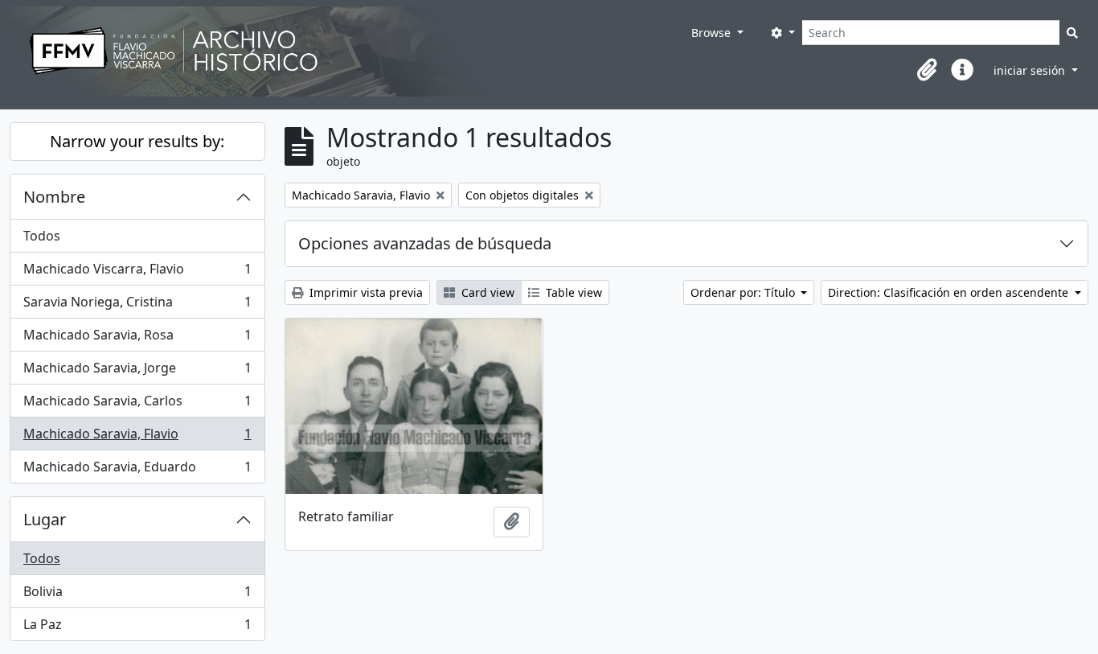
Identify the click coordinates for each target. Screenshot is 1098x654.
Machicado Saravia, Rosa (137, 339)
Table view (572, 292)
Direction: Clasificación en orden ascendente (949, 292)
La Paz (137, 627)
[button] (926, 70)
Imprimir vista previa (364, 292)
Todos (41, 236)
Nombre (54, 197)
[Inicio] (347, 51)
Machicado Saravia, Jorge (137, 372)
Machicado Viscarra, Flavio (137, 273)
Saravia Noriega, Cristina (137, 306)
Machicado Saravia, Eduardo (137, 470)
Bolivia (137, 595)
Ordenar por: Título (744, 292)
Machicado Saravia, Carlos (137, 404)
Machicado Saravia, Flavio (137, 437)
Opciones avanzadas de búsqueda (424, 243)
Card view (486, 292)
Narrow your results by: (137, 141)
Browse (712, 32)
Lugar (44, 519)
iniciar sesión (1031, 70)
